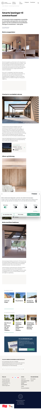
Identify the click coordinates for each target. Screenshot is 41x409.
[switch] (14, 207)
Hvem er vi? (23, 378)
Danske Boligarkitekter (6, 3)
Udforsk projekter (14, 3)
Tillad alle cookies (33, 214)
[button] (36, 290)
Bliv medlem (33, 378)
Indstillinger (35, 211)
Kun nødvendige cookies (7, 214)
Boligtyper (27, 2)
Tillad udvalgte (20, 214)
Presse (22, 386)
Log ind (32, 380)
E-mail (20, 347)
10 (23, 369)
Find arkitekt (20, 3)
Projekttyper (32, 2)
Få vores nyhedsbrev (25, 388)
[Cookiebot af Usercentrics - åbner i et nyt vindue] (32, 194)
